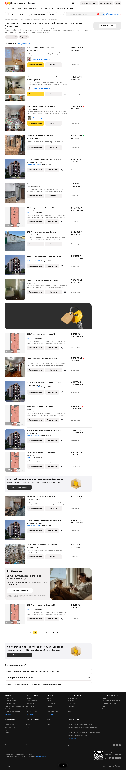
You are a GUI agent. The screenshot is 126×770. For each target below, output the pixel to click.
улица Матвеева (32, 361)
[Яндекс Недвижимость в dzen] (117, 745)
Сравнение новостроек (109, 703)
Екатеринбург (30, 706)
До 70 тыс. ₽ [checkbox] (37, 319)
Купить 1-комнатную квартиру (77, 730)
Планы (49, 709)
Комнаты (28, 724)
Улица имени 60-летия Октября (14, 706)
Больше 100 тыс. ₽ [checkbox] (15, 324)
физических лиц (20, 596)
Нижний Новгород (31, 711)
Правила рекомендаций (70, 745)
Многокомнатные (10, 727)
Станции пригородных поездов (111, 700)
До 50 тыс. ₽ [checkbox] (25, 319)
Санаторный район (52, 711)
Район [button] (102, 14)
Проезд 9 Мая (9, 698)
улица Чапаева (31, 547)
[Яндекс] (118, 766)
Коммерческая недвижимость (35, 722)
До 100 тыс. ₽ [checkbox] (50, 319)
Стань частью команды (33, 745)
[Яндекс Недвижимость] (15, 3)
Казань (28, 709)
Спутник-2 (50, 698)
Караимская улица (32, 80)
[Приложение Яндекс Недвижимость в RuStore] (119, 758)
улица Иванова (31, 235)
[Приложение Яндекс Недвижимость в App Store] (110, 758)
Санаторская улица (32, 186)
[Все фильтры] (7, 14)
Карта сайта (90, 745)
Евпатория (71, 703)
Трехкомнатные (9, 724)
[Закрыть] (120, 14)
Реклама (21, 745)
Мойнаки (49, 706)
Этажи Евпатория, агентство (41, 59)
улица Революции (32, 138)
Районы (104, 698)
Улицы (104, 706)
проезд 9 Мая (31, 211)
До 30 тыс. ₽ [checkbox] (13, 319)
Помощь (81, 745)
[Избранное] (73, 3)
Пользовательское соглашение (51, 745)
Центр (49, 700)
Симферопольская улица (12, 711)
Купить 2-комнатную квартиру (77, 735)
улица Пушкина (31, 50)
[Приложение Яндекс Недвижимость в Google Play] (113, 758)
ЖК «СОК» (30, 212)
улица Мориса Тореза (33, 162)
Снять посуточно (52, 722)
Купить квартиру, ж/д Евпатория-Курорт (80, 724)
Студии (7, 732)
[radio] (39, 632)
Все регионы (106, 709)
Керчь (70, 709)
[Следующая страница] (66, 632)
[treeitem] (10, 8)
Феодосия (71, 706)
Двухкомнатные (10, 722)
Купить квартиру (73, 722)
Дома (27, 727)
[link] (117, 3)
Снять (49, 724)
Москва (28, 698)
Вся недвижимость (10, 745)
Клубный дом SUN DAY (34, 164)
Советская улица (10, 703)
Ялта (69, 711)
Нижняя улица (31, 109)
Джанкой (71, 700)
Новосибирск (30, 703)
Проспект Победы (10, 700)
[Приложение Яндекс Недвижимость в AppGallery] (116, 758)
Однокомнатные (10, 730)
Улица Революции (10, 709)
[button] (77, 3)
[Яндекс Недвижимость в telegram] (120, 745)
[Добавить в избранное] (65, 64)
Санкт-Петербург (31, 700)
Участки (28, 730)
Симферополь (72, 698)
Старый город (51, 703)
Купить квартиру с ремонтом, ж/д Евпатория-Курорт (84, 732)
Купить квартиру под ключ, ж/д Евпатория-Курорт (83, 727)
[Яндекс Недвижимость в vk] (114, 745)
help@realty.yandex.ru (41, 756)
